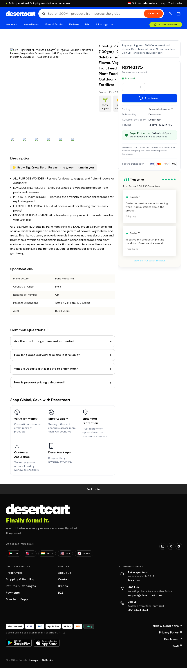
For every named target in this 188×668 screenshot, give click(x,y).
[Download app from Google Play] (19, 643)
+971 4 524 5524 (138, 610)
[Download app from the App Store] (46, 643)
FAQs (176, 646)
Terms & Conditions (166, 626)
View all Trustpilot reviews (149, 260)
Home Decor (31, 24)
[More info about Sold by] (172, 109)
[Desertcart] (20, 13)
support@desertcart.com (145, 595)
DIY (87, 24)
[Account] (170, 13)
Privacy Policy (170, 632)
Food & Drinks (54, 24)
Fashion (73, 24)
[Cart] (178, 13)
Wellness (11, 24)
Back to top (94, 489)
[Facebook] (179, 546)
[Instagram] (162, 546)
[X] (170, 546)
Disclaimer (173, 639)
